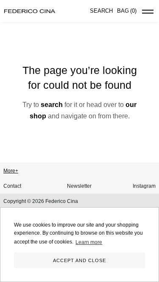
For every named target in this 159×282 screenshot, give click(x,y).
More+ (10, 171)
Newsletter (79, 186)
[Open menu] (147, 13)
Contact (12, 186)
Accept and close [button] (79, 260)
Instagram (144, 186)
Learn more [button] (88, 242)
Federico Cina (61, 201)
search (52, 104)
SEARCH (101, 11)
